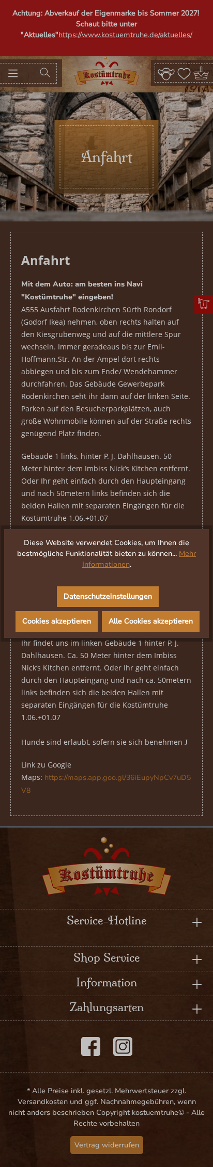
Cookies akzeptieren (56, 621)
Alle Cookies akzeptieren (151, 621)
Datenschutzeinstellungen (108, 596)
